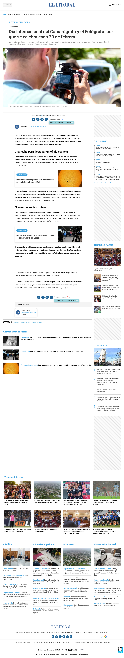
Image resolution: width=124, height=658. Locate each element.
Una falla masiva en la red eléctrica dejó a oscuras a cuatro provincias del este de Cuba (108, 168)
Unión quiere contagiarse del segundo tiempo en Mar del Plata (107, 147)
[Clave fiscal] (120, 652)
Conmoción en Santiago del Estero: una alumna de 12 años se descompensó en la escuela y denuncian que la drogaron (108, 177)
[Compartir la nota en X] (38, 119)
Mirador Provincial (67, 632)
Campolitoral (20, 632)
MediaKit (107, 642)
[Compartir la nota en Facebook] (33, 119)
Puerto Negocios (88, 632)
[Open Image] (6, 51)
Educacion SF (103, 632)
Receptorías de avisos (43, 642)
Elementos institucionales (78, 642)
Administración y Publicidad (60, 642)
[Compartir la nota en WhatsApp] (42, 119)
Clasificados (41, 632)
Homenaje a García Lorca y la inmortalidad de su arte (105, 160)
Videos (16, 322)
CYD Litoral (49, 632)
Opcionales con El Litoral (95, 642)
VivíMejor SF (78, 632)
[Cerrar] (72, 123)
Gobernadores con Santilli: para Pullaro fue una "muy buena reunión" (108, 154)
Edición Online (25, 322)
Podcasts (57, 632)
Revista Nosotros (31, 632)
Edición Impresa (37, 322)
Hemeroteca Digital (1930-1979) (24, 642)
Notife (96, 632)
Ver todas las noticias (101, 183)
